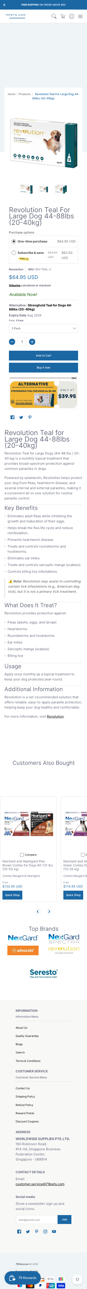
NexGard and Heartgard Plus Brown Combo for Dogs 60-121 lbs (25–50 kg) (27, 865)
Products (25, 94)
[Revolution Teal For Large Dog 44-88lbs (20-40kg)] (26, 189)
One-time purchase (32, 241)
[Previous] (38, 911)
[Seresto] (43, 973)
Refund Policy (24, 1105)
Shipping (15, 285)
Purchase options (21, 232)
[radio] (14, 241)
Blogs (19, 1044)
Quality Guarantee (27, 1036)
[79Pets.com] (15, 16)
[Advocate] (22, 950)
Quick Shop (12, 895)
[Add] (32, 342)
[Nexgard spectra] (64, 938)
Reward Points (25, 1113)
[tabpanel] (43, 575)
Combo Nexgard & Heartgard (21, 876)
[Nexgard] (22, 938)
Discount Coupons (27, 1121)
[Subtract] (12, 342)
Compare (31, 854)
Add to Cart (43, 355)
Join (64, 1219)
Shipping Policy (25, 1096)
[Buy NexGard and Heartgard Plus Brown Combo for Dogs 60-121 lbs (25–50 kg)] (28, 824)
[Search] (54, 16)
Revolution (16, 269)
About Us (21, 1027)
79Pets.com (22, 1264)
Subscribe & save (31, 255)
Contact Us (23, 1088)
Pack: (16, 320)
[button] (63, 16)
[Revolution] (64, 950)
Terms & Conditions (28, 1061)
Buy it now (43, 367)
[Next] (49, 911)
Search (20, 1052)
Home (11, 94)
